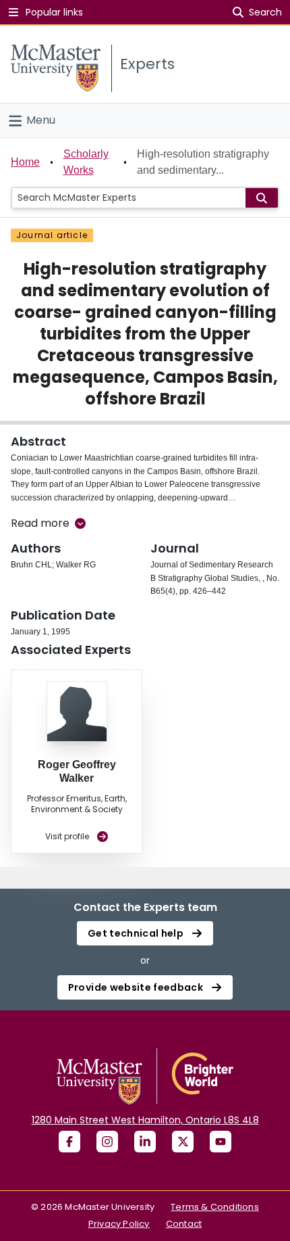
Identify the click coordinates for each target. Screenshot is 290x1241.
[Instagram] (107, 1141)
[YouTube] (220, 1141)
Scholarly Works (86, 162)
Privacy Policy (119, 1223)
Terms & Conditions (215, 1206)
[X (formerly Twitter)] (183, 1141)
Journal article (52, 235)
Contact (184, 1223)
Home (25, 162)
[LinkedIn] (145, 1141)
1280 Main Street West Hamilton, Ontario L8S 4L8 (145, 1120)
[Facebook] (69, 1141)
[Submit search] (261, 198)
